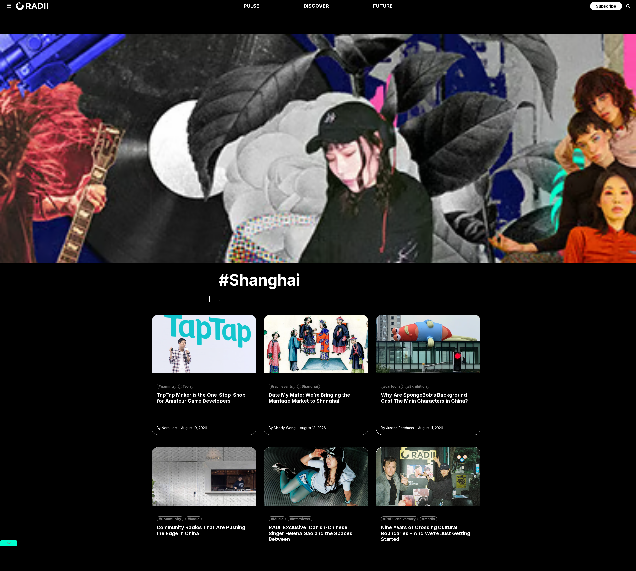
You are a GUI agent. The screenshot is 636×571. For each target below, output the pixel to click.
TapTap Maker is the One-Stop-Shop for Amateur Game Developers (201, 398)
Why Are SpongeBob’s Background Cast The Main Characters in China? (424, 398)
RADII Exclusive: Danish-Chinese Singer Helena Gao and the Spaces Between (310, 533)
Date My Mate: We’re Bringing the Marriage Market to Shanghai (309, 398)
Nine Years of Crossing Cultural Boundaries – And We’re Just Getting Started (425, 533)
